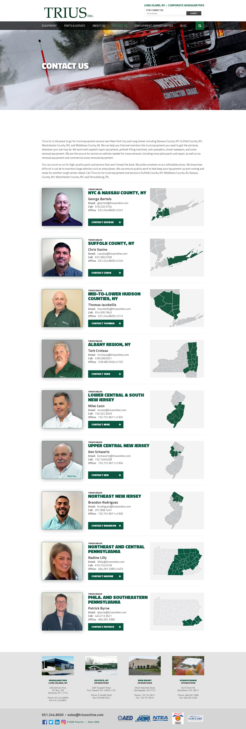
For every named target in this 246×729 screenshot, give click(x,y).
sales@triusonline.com (85, 714)
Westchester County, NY (69, 177)
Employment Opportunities (154, 26)
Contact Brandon (104, 526)
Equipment (49, 26)
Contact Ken (100, 475)
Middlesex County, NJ (176, 173)
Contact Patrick (103, 627)
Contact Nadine (102, 576)
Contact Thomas (103, 323)
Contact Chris (101, 273)
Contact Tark (101, 374)
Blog (183, 26)
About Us (99, 26)
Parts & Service (74, 26)
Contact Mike (101, 424)
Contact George (103, 222)
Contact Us (119, 26)
